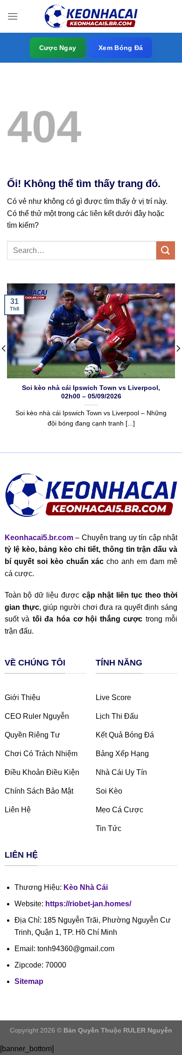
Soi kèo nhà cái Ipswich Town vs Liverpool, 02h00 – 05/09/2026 (91, 392)
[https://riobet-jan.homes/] (91, 16)
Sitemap (28, 981)
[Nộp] (165, 250)
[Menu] (12, 16)
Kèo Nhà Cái (85, 887)
